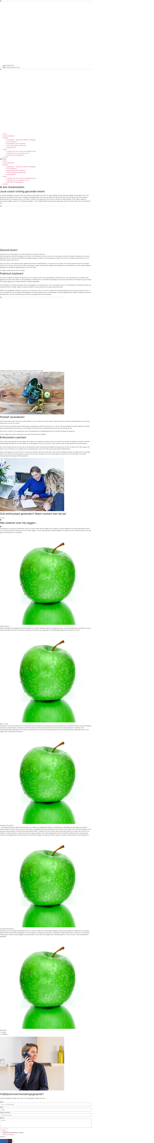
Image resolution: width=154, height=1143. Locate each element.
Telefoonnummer (5, 1112)
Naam (2, 1102)
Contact (5, 157)
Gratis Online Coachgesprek (14, 155)
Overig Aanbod (11, 147)
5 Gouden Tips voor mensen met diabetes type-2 (21, 151)
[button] (45, 159)
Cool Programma (11, 141)
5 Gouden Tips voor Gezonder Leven (17, 153)
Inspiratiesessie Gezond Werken (16, 143)
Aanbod (5, 138)
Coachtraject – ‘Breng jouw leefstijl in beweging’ (21, 140)
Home (5, 134)
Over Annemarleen (8, 136)
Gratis (5, 149)
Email (1, 1107)
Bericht (2, 1117)
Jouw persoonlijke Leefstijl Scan (16, 145)
